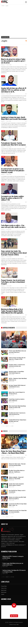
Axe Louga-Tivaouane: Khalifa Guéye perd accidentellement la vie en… (17, 385)
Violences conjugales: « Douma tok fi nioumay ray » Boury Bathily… (16, 477)
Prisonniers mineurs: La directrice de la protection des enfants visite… (17, 365)
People (3, 435)
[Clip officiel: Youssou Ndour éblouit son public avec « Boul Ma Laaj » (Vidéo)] (4, 472)
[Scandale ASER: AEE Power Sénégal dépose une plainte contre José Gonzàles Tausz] (4, 421)
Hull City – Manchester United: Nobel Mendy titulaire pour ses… (18, 379)
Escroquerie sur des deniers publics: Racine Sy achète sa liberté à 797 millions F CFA (12, 198)
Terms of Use (3, 588)
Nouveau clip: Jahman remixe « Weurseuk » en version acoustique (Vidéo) (17, 464)
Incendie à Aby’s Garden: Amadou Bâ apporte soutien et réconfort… (16, 484)
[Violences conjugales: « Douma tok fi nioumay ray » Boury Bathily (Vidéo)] (4, 478)
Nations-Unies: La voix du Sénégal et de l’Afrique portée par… (17, 392)
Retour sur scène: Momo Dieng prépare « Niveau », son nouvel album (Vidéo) (13, 452)
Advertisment (3, 590)
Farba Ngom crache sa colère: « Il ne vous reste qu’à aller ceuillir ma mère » (13, 226)
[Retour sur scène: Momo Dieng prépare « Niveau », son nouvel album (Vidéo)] (14, 441)
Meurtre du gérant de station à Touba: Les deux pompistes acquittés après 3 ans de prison (13, 61)
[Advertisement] (14, 21)
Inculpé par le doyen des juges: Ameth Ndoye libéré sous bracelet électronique (13, 118)
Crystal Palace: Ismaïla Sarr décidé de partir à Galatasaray (16, 399)
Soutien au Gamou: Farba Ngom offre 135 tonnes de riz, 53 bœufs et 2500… (17, 358)
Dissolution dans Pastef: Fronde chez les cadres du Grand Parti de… (17, 413)
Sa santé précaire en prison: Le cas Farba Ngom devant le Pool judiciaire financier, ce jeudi (12, 170)
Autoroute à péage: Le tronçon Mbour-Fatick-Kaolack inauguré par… (16, 372)
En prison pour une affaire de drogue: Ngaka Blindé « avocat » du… (18, 504)
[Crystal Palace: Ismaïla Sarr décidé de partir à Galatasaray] (4, 400)
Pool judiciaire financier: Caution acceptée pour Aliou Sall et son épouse (13, 144)
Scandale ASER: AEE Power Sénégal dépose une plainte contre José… (17, 420)
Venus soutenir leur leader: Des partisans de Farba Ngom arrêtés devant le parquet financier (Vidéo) (14, 253)
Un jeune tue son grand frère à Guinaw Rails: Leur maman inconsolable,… (18, 511)
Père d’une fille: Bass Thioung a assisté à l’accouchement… (17, 491)
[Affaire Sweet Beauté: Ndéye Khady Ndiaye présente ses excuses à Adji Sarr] (4, 407)
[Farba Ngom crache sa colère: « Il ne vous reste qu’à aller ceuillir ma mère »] (9, 218)
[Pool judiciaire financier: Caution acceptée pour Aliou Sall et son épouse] (9, 135)
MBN (17, 624)
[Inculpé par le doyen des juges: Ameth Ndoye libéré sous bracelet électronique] (9, 109)
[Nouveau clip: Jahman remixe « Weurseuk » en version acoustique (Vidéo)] (4, 465)
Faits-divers (4, 239)
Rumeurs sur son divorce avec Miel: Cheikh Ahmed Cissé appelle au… (17, 497)
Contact (2, 594)
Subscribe (14, 616)
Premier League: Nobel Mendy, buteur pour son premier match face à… (17, 351)
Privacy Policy (4, 586)
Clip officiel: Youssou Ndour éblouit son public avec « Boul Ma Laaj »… (16, 471)
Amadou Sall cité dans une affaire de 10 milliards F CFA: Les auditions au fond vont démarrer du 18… (13, 90)
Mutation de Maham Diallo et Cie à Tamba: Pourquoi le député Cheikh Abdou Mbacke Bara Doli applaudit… (12, 311)
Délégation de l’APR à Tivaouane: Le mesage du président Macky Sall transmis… (14, 345)
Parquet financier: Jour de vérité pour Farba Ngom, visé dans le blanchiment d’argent (13, 282)
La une (3, 47)
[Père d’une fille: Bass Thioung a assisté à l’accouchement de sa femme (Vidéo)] (4, 492)
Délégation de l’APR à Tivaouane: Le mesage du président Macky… (12, 557)
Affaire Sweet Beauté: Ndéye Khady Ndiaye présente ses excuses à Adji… (17, 406)
